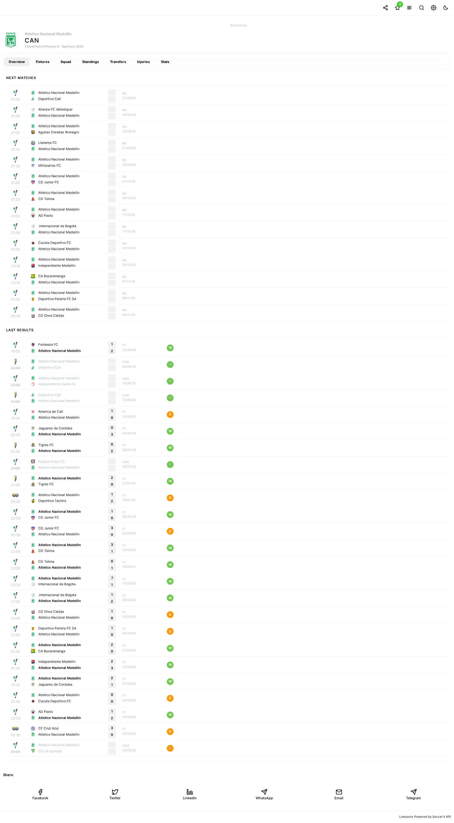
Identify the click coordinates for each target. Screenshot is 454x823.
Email (338, 798)
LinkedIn (190, 798)
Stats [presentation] (165, 62)
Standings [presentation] (90, 62)
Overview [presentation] (17, 62)
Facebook (40, 798)
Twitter (114, 798)
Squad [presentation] (66, 62)
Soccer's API (441, 816)
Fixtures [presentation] (42, 62)
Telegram (413, 798)
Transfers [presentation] (118, 62)
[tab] (16, 62)
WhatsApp (264, 798)
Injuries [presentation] (143, 62)
